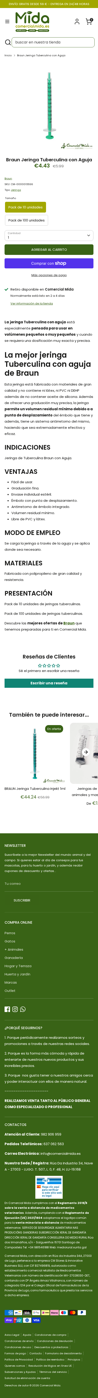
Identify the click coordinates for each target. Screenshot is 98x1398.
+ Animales (14, 949)
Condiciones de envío (19, 1341)
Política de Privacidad (19, 1359)
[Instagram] (15, 1009)
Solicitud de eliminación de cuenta (27, 1378)
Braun (8, 178)
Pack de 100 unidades (26, 220)
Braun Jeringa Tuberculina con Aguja (41, 55)
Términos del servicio (53, 1372)
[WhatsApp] (23, 1009)
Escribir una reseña (49, 683)
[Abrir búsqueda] (7, 42)
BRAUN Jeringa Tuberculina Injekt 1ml (35, 788)
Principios (74, 1359)
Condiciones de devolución (55, 1341)
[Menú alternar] (7, 21)
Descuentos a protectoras (51, 1347)
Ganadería (14, 957)
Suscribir (22, 900)
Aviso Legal (12, 1335)
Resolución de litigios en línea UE (50, 1366)
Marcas (11, 982)
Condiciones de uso (18, 1347)
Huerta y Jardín (17, 974)
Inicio (8, 55)
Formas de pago (15, 1353)
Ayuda (27, 1335)
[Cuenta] (77, 20)
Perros (10, 933)
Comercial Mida (50, 1385)
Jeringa (16, 190)
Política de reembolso (50, 1359)
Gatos (10, 941)
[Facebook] (7, 1009)
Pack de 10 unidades (25, 207)
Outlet (10, 990)
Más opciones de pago (49, 275)
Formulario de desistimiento (63, 1353)
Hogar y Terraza (18, 965)
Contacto (35, 1353)
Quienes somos (15, 1366)
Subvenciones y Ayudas (20, 1372)
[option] (49, 105)
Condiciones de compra (50, 1335)
